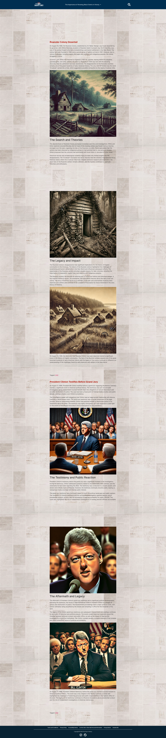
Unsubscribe (116, 727)
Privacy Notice (107, 727)
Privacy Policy (63, 727)
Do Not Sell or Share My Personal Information (91, 727)
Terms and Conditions (52, 727)
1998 (56, 713)
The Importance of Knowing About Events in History (82, 5)
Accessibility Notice (73, 727)
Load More (83, 716)
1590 (56, 375)
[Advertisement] (83, 22)
